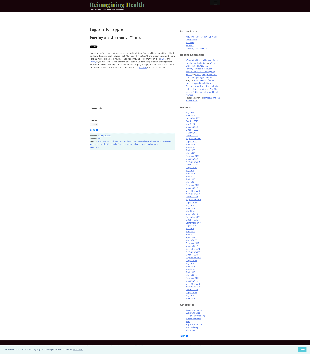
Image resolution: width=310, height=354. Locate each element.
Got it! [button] (302, 350)
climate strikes (156, 141)
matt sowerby (100, 144)
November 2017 (193, 217)
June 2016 (190, 266)
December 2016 (193, 249)
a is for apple (103, 141)
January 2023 (192, 127)
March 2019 (191, 182)
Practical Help (192, 327)
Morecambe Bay (114, 144)
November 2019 (193, 161)
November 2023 (193, 118)
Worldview (190, 330)
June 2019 (190, 173)
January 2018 (192, 214)
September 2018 (193, 199)
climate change (143, 141)
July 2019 (190, 170)
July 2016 (190, 263)
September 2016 (193, 257)
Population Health (194, 324)
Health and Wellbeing (195, 315)
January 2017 (192, 246)
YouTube (143, 67)
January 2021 (192, 132)
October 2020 (192, 135)
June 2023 (190, 124)
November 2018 (193, 193)
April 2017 (190, 237)
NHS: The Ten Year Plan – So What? (201, 36)
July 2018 (190, 205)
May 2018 (190, 211)
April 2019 (190, 179)
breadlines (131, 141)
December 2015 (193, 283)
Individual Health (193, 318)
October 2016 (192, 254)
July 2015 (190, 295)
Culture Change (193, 313)
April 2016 (190, 272)
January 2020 (192, 159)
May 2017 (190, 234)
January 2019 (192, 188)
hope (92, 144)
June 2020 (190, 144)
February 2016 (192, 278)
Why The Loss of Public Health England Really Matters (202, 92)
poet (124, 144)
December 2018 (193, 191)
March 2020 (191, 153)
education (167, 141)
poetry (129, 144)
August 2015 (191, 292)
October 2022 (192, 130)
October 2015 (192, 289)
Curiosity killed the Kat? (196, 48)
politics (136, 144)
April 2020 (190, 150)
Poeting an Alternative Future (116, 37)
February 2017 (192, 243)
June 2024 (190, 115)
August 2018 (191, 202)
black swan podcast (118, 141)
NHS (99, 138)
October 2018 (192, 196)
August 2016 (191, 260)
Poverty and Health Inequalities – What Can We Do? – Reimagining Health (201, 71)
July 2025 (190, 112)
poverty (143, 144)
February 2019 (192, 185)
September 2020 (193, 138)
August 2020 (191, 141)
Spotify (93, 61)
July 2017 (190, 228)
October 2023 (192, 121)
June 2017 (190, 231)
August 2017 (191, 225)
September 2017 (193, 222)
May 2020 (190, 147)
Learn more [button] (78, 350)
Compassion (191, 39)
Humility (190, 45)
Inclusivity (190, 42)
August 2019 (191, 167)
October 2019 (192, 164)
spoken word (152, 144)
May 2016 (190, 269)
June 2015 (190, 298)
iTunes (163, 58)
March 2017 (191, 240)
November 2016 (193, 252)
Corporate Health (194, 310)
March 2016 (191, 275)
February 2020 (192, 156)
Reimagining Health (117, 4)
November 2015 (193, 286)
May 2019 (190, 176)
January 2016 (192, 281)
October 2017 (192, 220)
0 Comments (95, 147)
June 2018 (190, 208)
